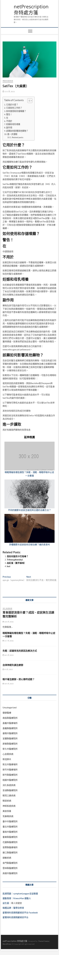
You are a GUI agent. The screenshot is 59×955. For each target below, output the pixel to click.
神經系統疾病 (8, 81)
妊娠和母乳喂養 (13, 124)
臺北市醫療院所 (10, 826)
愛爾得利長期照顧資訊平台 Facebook (20, 912)
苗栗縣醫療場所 (10, 847)
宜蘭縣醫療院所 (10, 738)
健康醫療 (7, 712)
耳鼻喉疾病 (8, 816)
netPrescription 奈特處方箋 (31, 10)
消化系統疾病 (7, 608)
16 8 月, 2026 (8, 622)
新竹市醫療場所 (10, 769)
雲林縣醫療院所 (10, 868)
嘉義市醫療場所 (10, 723)
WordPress (7, 944)
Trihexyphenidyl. (15, 559)
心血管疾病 (8, 754)
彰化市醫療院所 (10, 748)
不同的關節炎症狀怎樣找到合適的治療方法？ (29, 510)
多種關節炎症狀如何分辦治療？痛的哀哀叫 (29, 544)
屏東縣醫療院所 (10, 743)
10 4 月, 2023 (8, 684)
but (8, 566)
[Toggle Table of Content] (28, 100)
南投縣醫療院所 (10, 718)
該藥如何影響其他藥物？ (17, 131)
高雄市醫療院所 (10, 873)
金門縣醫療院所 (10, 863)
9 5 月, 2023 (8, 669)
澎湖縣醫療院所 (10, 790)
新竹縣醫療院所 (10, 774)
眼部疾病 (7, 800)
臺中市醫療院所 (10, 821)
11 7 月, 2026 (8, 641)
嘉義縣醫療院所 (10, 728)
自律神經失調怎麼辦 (13, 665)
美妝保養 (7, 811)
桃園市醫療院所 (10, 780)
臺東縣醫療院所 (10, 837)
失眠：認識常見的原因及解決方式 (20, 650)
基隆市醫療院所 (10, 733)
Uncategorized (9, 707)
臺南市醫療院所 (10, 831)
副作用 (9, 127)
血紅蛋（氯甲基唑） (16, 563)
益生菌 (6, 903)
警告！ (9, 114)
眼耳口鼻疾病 (9, 795)
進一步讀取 (12, 134)
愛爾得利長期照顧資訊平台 (15, 917)
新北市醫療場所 (10, 764)
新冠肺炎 (7, 759)
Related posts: (17, 137)
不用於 (9, 121)
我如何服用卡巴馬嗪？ (17, 556)
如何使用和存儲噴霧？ (16, 111)
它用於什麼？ (12, 104)
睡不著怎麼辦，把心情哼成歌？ (19, 679)
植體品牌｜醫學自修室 (13, 907)
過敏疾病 (7, 857)
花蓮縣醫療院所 (10, 842)
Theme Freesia (43, 941)
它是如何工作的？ (14, 108)
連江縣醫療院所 (10, 852)
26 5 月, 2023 (8, 655)
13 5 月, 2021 (9, 91)
